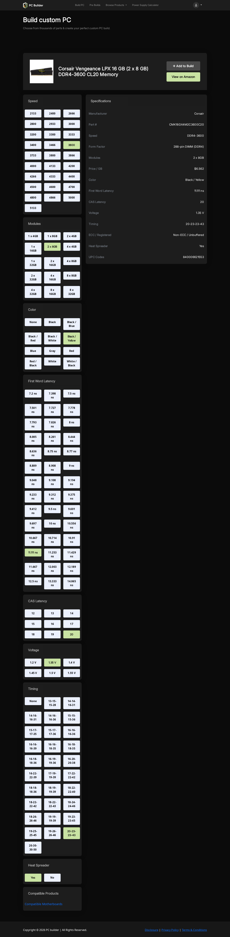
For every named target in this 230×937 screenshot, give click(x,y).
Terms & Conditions (194, 930)
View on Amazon (183, 77)
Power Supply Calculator (145, 5)
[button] (116, 5)
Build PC (79, 5)
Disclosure (151, 930)
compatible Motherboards (43, 904)
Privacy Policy (170, 930)
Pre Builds (95, 5)
